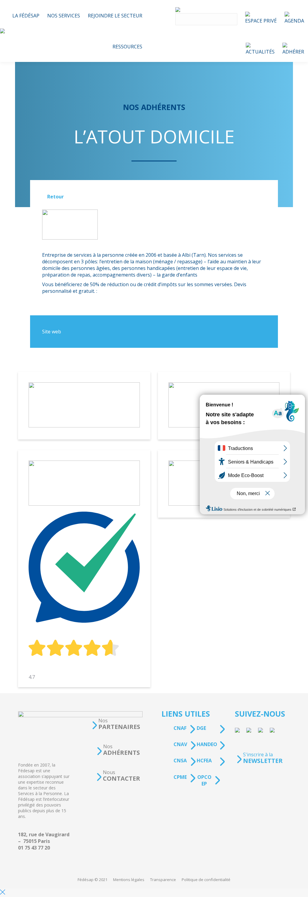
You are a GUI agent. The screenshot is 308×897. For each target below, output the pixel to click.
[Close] (2, 892)
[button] (115, 724)
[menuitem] (25, 15)
